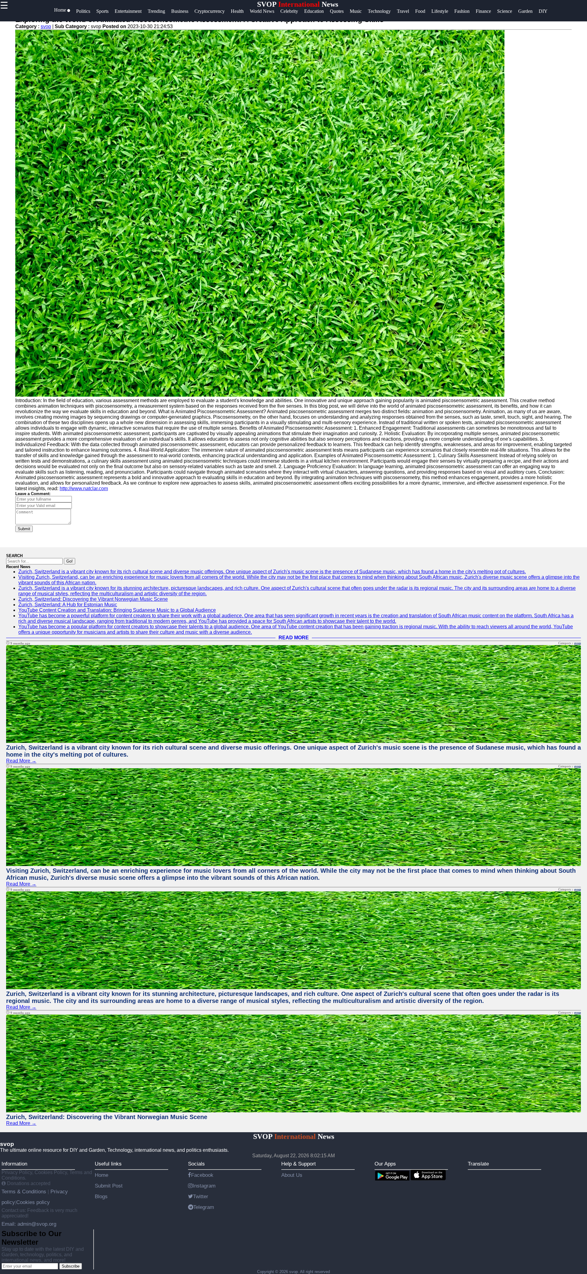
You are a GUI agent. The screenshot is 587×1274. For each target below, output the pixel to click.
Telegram (203, 1207)
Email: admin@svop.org (29, 1224)
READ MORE (294, 637)
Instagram (204, 1186)
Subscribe (70, 1266)
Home (101, 1175)
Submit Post (109, 1186)
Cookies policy (33, 1202)
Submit (24, 529)
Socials (196, 1164)
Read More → (21, 760)
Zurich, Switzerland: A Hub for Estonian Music (67, 604)
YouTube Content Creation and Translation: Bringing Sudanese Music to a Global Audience (117, 610)
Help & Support (298, 1164)
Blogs (101, 1196)
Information (14, 1164)
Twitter (200, 1196)
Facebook (202, 1175)
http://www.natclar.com (84, 488)
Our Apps (385, 1164)
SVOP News (297, 4)
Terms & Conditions (25, 1191)
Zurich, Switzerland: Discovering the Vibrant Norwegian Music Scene (93, 599)
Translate (478, 1164)
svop (46, 26)
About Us (291, 1175)
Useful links (108, 1164)
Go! (69, 561)
